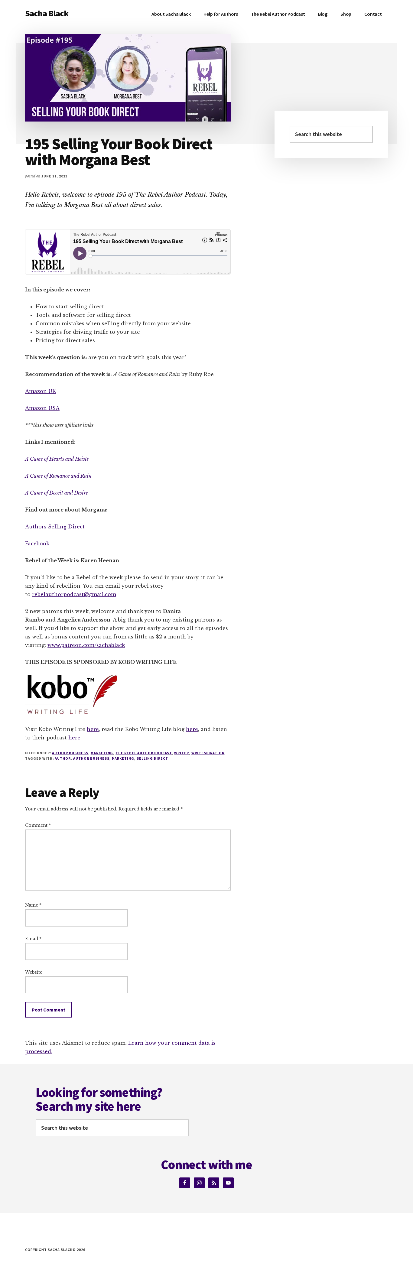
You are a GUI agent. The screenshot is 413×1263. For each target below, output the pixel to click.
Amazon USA (42, 408)
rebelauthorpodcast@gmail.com (74, 594)
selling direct (152, 758)
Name (33, 905)
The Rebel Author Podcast (143, 753)
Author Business (70, 753)
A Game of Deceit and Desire (56, 493)
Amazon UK (40, 391)
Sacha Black (47, 13)
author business (91, 758)
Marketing (102, 753)
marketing (123, 758)
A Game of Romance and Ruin (58, 476)
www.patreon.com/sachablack (86, 645)
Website (33, 972)
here (93, 729)
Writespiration (207, 753)
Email (33, 938)
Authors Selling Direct (55, 527)
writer (181, 753)
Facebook (37, 544)
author (63, 758)
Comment (38, 825)
